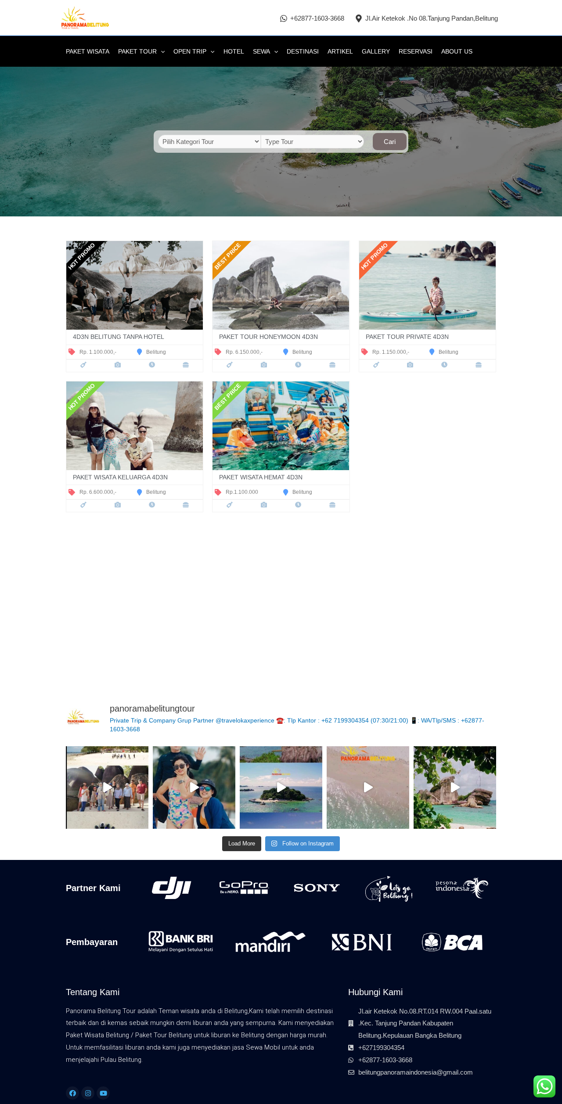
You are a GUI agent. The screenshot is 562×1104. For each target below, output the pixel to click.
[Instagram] (87, 1093)
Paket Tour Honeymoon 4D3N (268, 337)
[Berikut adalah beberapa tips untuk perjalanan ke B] (107, 787)
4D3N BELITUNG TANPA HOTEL (118, 337)
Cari (390, 141)
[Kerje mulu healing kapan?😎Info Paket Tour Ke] (194, 787)
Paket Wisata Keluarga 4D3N (120, 477)
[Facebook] (72, 1093)
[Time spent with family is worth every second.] (281, 787)
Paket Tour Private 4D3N (407, 337)
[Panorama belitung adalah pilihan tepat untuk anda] (368, 787)
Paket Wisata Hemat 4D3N (261, 477)
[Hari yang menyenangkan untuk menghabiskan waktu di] (455, 787)
